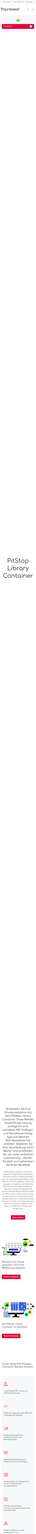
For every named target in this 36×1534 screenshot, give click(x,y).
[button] (28, 9)
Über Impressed (6, 2)
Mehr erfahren (18, 1217)
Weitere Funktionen (11, 1277)
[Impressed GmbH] (10, 10)
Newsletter (30, 2)
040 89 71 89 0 (20, 2)
